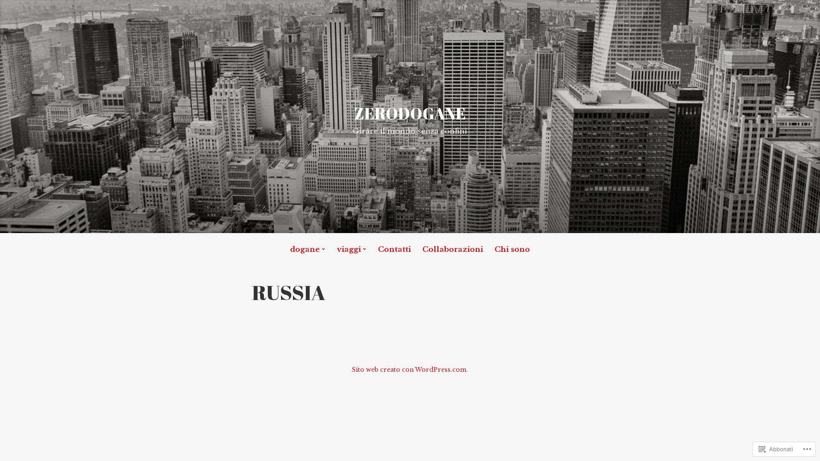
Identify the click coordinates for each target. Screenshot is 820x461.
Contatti (394, 249)
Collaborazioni (452, 249)
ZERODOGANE (410, 113)
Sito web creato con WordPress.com (409, 369)
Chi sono (512, 249)
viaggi (349, 249)
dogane (305, 249)
